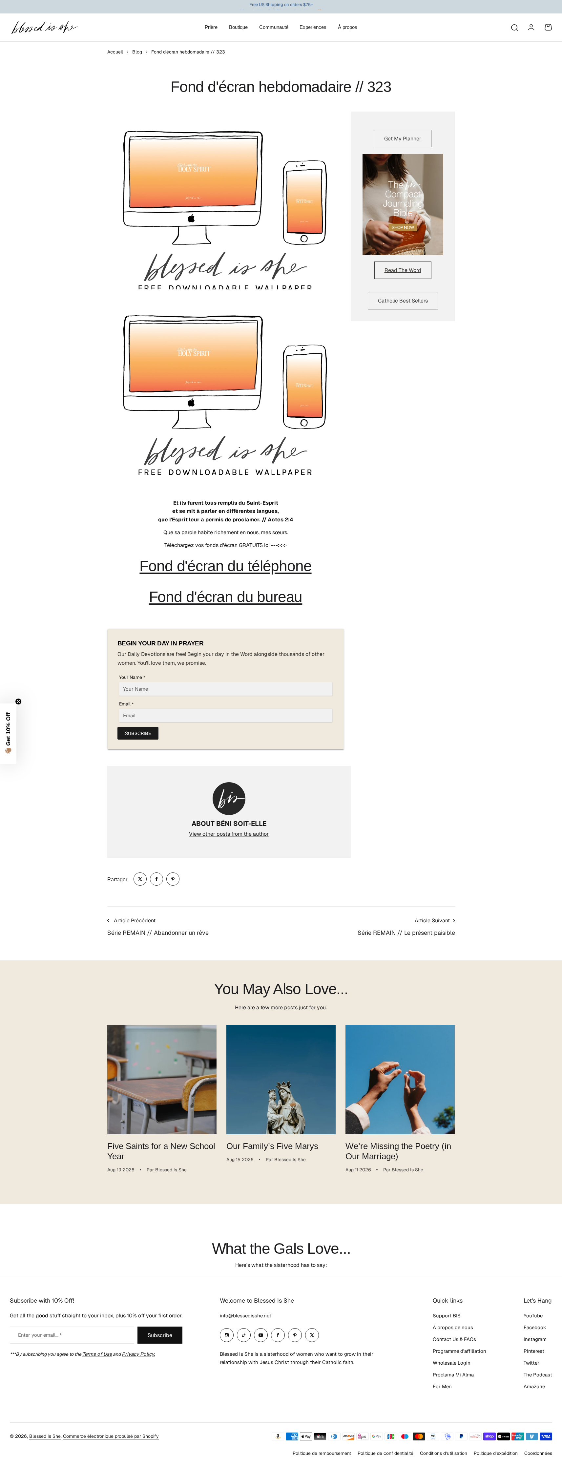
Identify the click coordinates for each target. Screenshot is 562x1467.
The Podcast (538, 1375)
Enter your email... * (40, 1335)
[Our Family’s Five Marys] (281, 1079)
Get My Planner (402, 138)
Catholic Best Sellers (403, 300)
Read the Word (403, 270)
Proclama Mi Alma (453, 1375)
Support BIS (447, 1315)
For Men (442, 1386)
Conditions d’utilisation (443, 1453)
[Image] (403, 204)
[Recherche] (514, 27)
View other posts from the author (229, 833)
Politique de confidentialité (385, 1453)
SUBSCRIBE (138, 733)
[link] (140, 879)
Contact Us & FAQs (454, 1339)
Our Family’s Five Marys (272, 1146)
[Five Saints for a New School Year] (162, 1079)
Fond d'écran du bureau (225, 596)
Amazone (534, 1386)
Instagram (535, 1339)
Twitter (531, 1363)
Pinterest (534, 1351)
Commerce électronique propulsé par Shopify (111, 1436)
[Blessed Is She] (44, 27)
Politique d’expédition (496, 1453)
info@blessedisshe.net (245, 1315)
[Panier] (548, 27)
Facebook (535, 1327)
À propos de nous (453, 1327)
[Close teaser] (18, 701)
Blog (137, 52)
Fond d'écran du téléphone (225, 566)
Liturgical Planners (276, 7)
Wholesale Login (451, 1363)
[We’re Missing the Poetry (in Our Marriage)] (400, 1079)
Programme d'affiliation (459, 1351)
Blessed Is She (45, 1436)
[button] (8, 733)
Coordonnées (538, 1453)
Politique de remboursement (322, 1453)
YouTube (533, 1315)
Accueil (115, 52)
